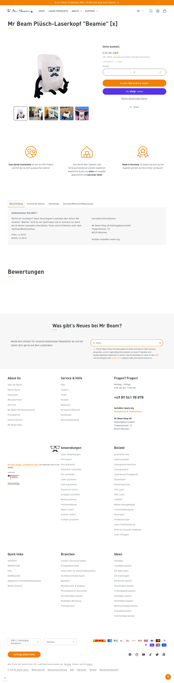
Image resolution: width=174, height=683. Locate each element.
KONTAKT (12, 560)
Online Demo (14, 389)
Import (89, 664)
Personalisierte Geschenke (74, 590)
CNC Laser (119, 494)
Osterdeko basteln (123, 595)
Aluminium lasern (69, 489)
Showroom (13, 394)
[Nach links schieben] (10, 113)
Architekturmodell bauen (73, 575)
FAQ (63, 384)
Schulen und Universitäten (73, 560)
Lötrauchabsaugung (123, 509)
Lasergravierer (121, 469)
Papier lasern (67, 509)
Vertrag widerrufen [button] (24, 654)
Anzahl (106, 66)
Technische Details (36, 203)
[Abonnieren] (159, 343)
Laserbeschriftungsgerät (126, 474)
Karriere (12, 404)
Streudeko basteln (123, 610)
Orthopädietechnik (70, 565)
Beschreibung (16, 203)
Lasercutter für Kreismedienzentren (78, 570)
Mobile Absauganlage (124, 504)
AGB (156, 355)
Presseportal (14, 414)
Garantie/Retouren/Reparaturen (78, 203)
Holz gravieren (68, 464)
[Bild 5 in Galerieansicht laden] (82, 113)
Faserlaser (119, 514)
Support (65, 389)
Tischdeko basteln (123, 565)
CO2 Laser (119, 489)
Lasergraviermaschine (125, 464)
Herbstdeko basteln (123, 600)
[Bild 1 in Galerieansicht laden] (21, 113)
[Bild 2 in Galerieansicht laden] (36, 113)
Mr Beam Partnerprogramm (21, 409)
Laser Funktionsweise (124, 524)
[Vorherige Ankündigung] (16, 2)
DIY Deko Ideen (121, 570)
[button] (76, 11)
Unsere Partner (15, 419)
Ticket (64, 394)
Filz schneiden (68, 474)
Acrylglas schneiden (70, 494)
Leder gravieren (68, 479)
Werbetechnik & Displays (73, 585)
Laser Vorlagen (121, 534)
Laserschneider (121, 459)
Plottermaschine (122, 484)
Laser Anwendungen (70, 454)
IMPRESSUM (14, 565)
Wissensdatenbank (70, 419)
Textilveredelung (69, 504)
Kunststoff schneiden (71, 469)
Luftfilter (118, 499)
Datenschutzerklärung (57, 669)
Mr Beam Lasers (21, 670)
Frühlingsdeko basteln (125, 590)
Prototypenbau (68, 605)
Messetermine (15, 399)
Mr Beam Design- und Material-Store (23, 464)
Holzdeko (118, 560)
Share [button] (136, 106)
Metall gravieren (69, 499)
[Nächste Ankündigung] (158, 2)
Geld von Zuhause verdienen (127, 529)
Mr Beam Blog (15, 424)
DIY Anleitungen (121, 575)
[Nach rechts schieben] (92, 113)
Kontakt (64, 399)
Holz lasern (66, 459)
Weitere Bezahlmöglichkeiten (134, 98)
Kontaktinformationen (109, 669)
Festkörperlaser (122, 519)
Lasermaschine (121, 454)
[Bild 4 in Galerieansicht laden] (67, 113)
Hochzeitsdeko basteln (72, 595)
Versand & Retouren (70, 409)
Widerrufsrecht (15, 585)
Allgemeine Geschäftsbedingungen (24, 580)
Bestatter (65, 580)
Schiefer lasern (68, 514)
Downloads (54, 203)
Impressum (82, 669)
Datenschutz (117, 357)
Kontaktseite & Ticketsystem (128, 411)
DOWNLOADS (14, 575)
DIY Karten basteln (123, 580)
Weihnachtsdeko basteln (126, 605)
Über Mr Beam (15, 384)
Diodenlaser (120, 479)
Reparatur (66, 404)
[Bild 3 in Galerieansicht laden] (51, 113)
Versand (117, 57)
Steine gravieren (69, 484)
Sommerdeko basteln (124, 615)
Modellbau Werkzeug (71, 600)
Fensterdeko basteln (124, 585)
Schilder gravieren (70, 519)
